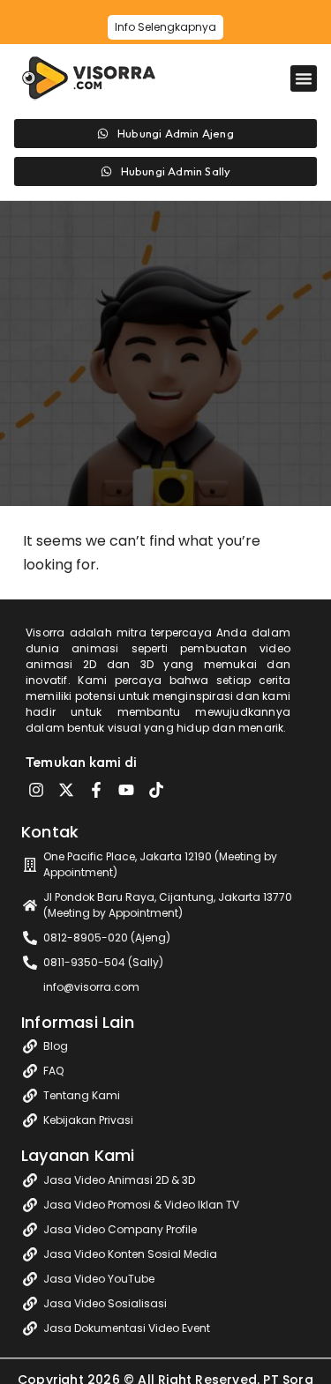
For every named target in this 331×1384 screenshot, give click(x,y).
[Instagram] (36, 790)
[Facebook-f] (96, 790)
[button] (303, 78)
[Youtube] (126, 790)
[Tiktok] (156, 790)
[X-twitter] (66, 790)
